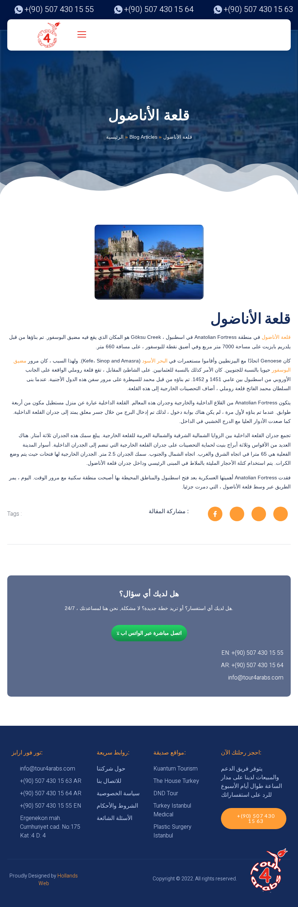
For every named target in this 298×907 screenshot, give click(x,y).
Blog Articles (143, 137)
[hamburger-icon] (82, 35)
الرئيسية (115, 137)
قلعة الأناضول (276, 337)
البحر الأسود (155, 361)
